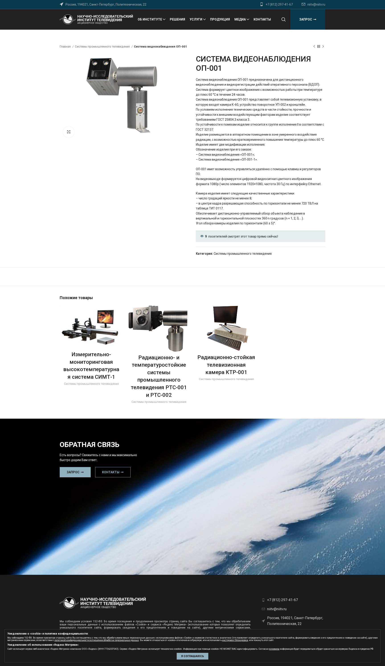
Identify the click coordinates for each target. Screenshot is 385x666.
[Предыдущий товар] (314, 46)
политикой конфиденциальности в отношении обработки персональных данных (96, 640)
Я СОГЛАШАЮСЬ (192, 656)
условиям (274, 649)
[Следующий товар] (323, 46)
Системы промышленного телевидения (102, 46)
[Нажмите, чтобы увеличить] (68, 132)
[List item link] (294, 600)
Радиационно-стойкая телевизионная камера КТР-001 (226, 364)
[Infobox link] (276, 4)
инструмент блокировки (235, 640)
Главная (65, 46)
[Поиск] (283, 19)
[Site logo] (96, 19)
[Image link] (103, 602)
